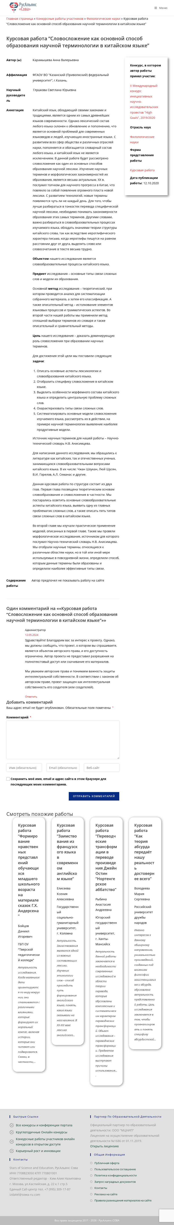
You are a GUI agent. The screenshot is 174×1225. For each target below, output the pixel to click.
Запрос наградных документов (115, 1182)
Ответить (31, 696)
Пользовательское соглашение (115, 1169)
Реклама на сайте (105, 1194)
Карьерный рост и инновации (38, 1151)
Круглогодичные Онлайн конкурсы (41, 1132)
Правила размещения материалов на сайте (123, 1200)
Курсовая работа (142, 170)
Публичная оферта (106, 1163)
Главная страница (19, 19)
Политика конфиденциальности (115, 1175)
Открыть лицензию (104, 1146)
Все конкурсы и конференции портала (44, 1125)
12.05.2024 (31, 635)
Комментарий (18, 717)
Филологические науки (103, 19)
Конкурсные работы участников (59, 19)
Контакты (100, 1188)
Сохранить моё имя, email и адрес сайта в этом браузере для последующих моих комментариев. (58, 781)
